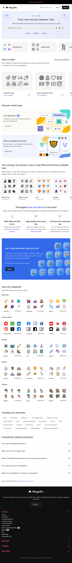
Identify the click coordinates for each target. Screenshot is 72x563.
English (36, 504)
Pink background (7, 428)
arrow (28, 33)
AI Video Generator (7, 521)
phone (44, 33)
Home (33, 16)
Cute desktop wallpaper (21, 428)
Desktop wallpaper (35, 428)
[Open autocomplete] (9, 28)
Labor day (52, 421)
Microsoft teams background (51, 428)
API (3, 532)
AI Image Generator (7, 519)
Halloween (19, 425)
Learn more (8, 151)
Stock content (6, 525)
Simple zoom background (50, 425)
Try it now (8, 126)
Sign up (65, 7)
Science (39, 425)
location (37, 33)
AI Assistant (5, 517)
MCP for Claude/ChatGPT (10, 528)
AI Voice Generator (7, 523)
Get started (5, 541)
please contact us (27, 481)
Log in (57, 7)
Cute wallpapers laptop (37, 418)
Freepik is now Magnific (35, 2)
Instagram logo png (8, 425)
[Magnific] (36, 492)
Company (5, 546)
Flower (60, 421)
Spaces (4, 515)
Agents (5, 530)
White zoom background (29, 421)
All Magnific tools (7, 536)
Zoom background (7, 421)
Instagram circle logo (52, 418)
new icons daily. (36, 232)
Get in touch (6, 551)
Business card (24, 418)
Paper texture (14, 418)
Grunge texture (42, 421)
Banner (5, 418)
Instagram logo (29, 425)
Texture (18, 421)
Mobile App (5, 534)
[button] (36, 504)
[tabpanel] (36, 305)
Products (5, 512)
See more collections (63, 60)
